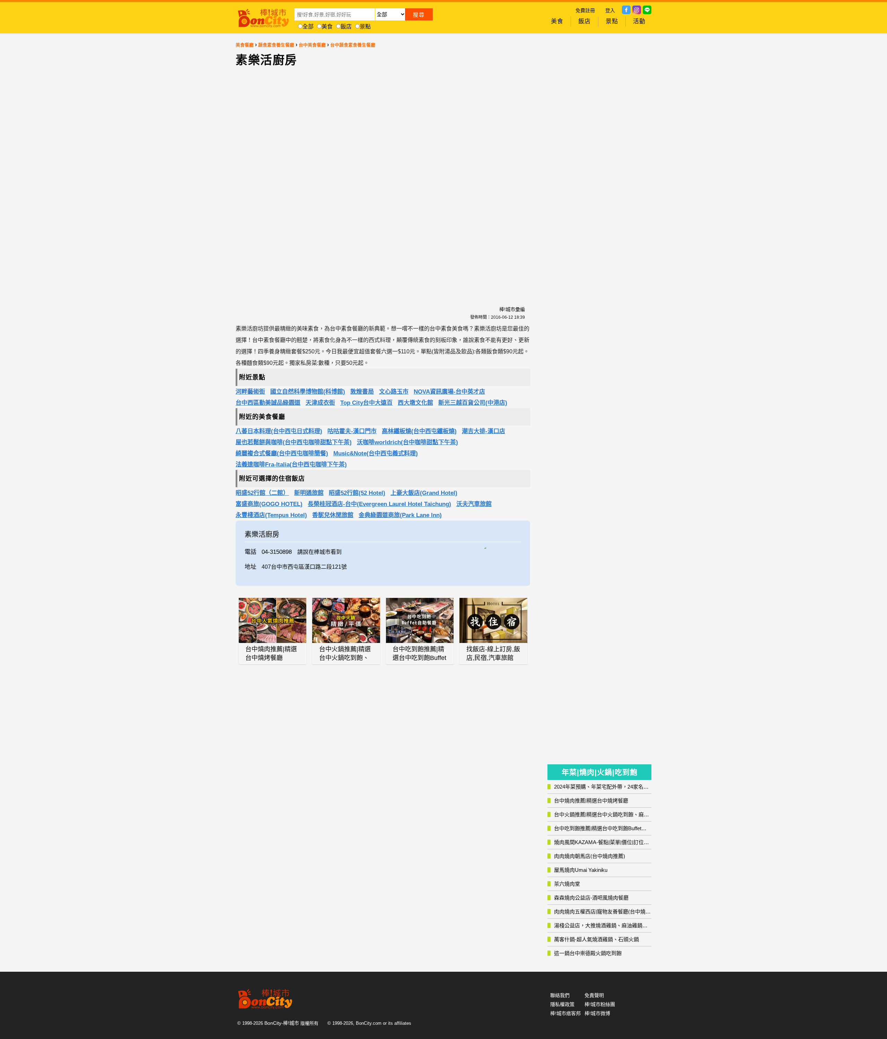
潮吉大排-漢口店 (483, 431)
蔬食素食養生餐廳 (276, 45)
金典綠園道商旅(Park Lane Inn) (400, 515)
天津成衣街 (320, 403)
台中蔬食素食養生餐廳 (352, 45)
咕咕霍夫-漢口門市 (352, 431)
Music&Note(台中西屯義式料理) (375, 453)
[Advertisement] (324, 182)
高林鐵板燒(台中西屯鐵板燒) (419, 431)
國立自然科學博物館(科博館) (307, 391)
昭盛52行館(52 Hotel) (357, 493)
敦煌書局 (362, 391)
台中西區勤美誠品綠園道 (268, 403)
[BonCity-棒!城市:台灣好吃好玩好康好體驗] (263, 17)
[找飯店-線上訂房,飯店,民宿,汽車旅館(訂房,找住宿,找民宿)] (493, 620)
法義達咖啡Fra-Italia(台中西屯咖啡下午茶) (291, 464)
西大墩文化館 (415, 403)
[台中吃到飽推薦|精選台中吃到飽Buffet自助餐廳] (420, 620)
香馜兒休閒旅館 (332, 515)
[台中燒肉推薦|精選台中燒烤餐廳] (273, 620)
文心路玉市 (394, 391)
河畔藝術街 (250, 391)
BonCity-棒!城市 (281, 1023)
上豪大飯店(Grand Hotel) (423, 493)
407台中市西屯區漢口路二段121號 (304, 567)
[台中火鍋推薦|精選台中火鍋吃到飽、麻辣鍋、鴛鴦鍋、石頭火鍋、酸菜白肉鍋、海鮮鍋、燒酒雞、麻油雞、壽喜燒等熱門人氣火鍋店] (346, 620)
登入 (610, 10)
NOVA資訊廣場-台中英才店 (449, 391)
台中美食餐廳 (312, 45)
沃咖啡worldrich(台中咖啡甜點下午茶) (407, 442)
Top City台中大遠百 (366, 403)
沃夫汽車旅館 (474, 504)
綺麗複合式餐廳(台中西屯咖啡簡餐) (282, 453)
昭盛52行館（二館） (262, 493)
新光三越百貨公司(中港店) (472, 403)
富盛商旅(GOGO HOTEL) (269, 504)
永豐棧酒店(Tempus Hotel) (271, 515)
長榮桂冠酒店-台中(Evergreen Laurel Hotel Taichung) (379, 504)
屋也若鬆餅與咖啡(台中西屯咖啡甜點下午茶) (294, 442)
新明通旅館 (309, 493)
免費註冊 (585, 10)
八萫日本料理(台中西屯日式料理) (279, 431)
